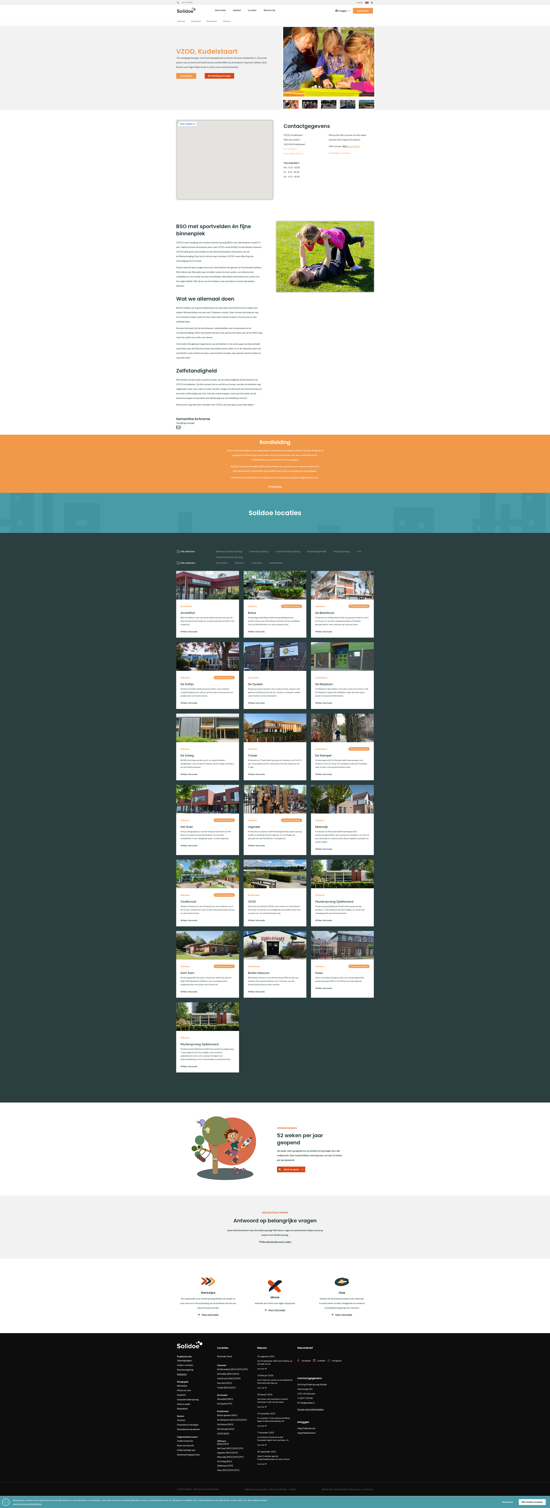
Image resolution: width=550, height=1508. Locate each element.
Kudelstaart (212, 21)
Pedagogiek (182, 1381)
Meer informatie (189, 631)
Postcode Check (224, 1356)
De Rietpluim (223, 1419)
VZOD (220, 1433)
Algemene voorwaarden (256, 1489)
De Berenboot (223, 1369)
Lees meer (261, 1369)
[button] (372, 2)
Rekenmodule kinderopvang (347, 1489)
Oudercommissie (185, 1441)
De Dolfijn (222, 1374)
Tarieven (181, 1420)
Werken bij (269, 10)
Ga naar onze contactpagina (310, 1409)
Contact (359, 2)
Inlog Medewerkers (306, 1433)
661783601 (354, 146)
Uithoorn (227, 21)
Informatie (220, 10)
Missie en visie (184, 1390)
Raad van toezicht (185, 1445)
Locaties (252, 10)
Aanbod (237, 10)
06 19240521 (290, 148)
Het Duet (221, 1448)
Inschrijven (368, 1489)
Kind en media (183, 1404)
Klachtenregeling (185, 1369)
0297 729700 (306, 1398)
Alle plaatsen (187, 563)
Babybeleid (182, 1408)
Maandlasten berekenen (188, 1429)
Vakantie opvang (258, 551)
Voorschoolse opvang (287, 551)
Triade (220, 1387)
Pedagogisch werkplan (340, 153)
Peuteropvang (341, 551)
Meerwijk (221, 1457)
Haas (219, 1470)
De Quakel (222, 1403)
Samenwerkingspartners (188, 1454)
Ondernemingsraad (186, 1450)
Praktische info (184, 1356)
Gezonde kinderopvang (188, 1399)
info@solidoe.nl (307, 1402)
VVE (359, 551)
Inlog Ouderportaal (306, 1428)
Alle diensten (187, 551)
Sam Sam (221, 1383)
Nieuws (262, 1348)
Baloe (220, 1444)
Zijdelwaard (222, 1465)
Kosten (180, 1416)
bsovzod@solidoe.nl (293, 153)
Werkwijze (182, 1385)
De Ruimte (222, 1424)
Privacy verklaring (278, 1489)
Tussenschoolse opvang (229, 557)
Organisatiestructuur (187, 1437)
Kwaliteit (181, 1395)
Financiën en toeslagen (188, 1424)
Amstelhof (222, 1399)
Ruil (179, 1374)
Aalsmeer (181, 21)
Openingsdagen (184, 1360)
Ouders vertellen (185, 1365)
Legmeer (221, 1452)
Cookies (292, 1489)
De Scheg (221, 1461)
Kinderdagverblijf (316, 551)
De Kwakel (196, 21)
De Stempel (222, 1429)
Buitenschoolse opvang (229, 551)
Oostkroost (222, 1378)
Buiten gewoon (224, 1415)
